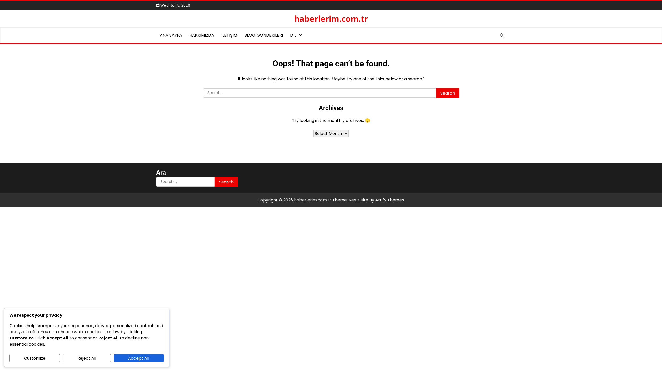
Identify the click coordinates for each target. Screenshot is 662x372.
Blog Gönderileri (263, 35)
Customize (35, 358)
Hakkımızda (201, 35)
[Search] (502, 35)
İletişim (229, 35)
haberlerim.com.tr (331, 18)
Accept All (138, 358)
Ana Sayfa (171, 35)
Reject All (86, 358)
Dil (293, 35)
